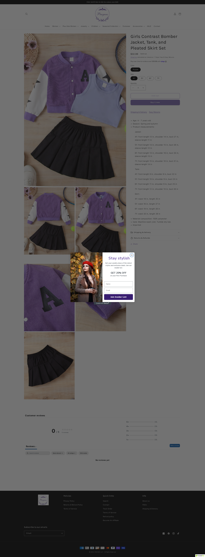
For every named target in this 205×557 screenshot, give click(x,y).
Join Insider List (119, 297)
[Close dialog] (132, 255)
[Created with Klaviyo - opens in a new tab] (102, 303)
